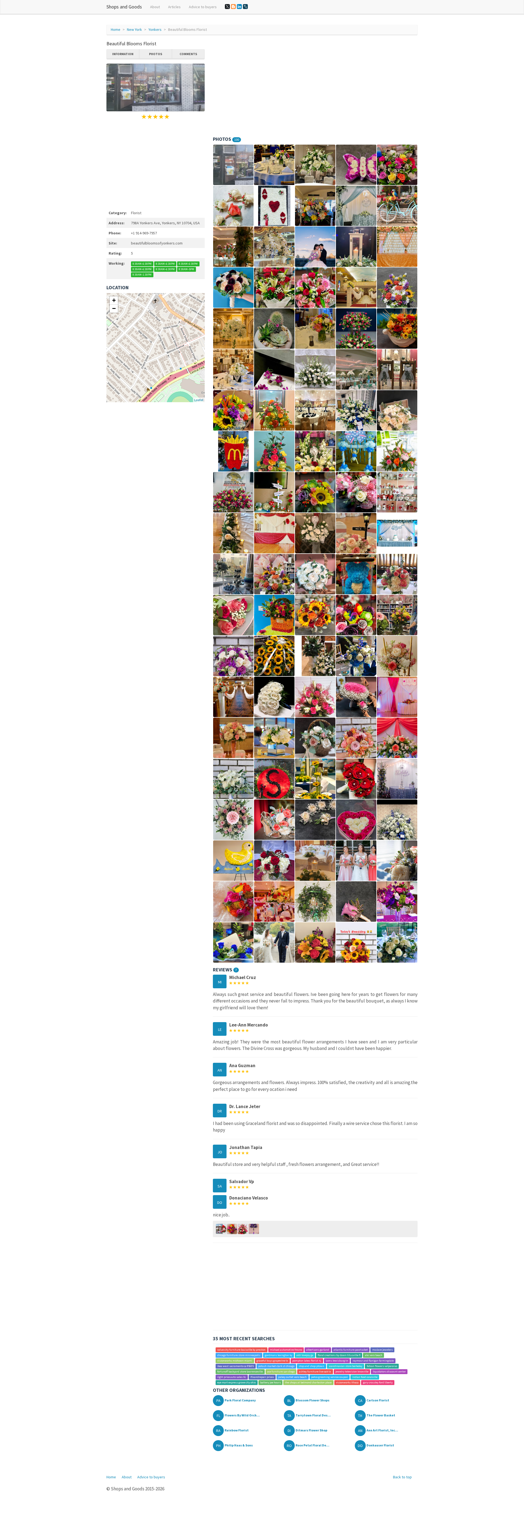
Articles (174, 6)
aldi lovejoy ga (304, 1355)
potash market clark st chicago (276, 1366)
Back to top (402, 1477)
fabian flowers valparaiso (382, 1366)
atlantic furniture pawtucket (351, 1349)
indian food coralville (364, 1377)
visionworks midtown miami (234, 1360)
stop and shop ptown (311, 1366)
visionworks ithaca (347, 1382)
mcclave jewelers (382, 1349)
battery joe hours (270, 1382)
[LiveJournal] (245, 6)
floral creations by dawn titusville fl (339, 1355)
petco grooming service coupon (329, 1377)
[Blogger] (233, 6)
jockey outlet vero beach (292, 1377)
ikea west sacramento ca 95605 (235, 1366)
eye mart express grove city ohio (236, 1382)
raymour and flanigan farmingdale (373, 1360)
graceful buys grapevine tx (272, 1360)
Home (115, 29)
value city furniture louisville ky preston (241, 1349)
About (155, 6)
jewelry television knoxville (351, 1371)
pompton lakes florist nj (306, 1360)
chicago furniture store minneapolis (238, 1355)
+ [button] (114, 300)
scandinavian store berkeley (345, 1366)
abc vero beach (373, 1355)
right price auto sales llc (231, 1377)
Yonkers (155, 29)
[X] (227, 6)
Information (122, 54)
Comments (188, 54)
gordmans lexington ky (278, 1355)
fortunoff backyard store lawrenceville (240, 1371)
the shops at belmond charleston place (308, 1382)
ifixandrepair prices (262, 1377)
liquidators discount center (389, 1371)
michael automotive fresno (286, 1349)
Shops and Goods (124, 7)
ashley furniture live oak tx (315, 1371)
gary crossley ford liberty (378, 1382)
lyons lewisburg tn (337, 1360)
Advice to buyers (203, 6)
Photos (155, 54)
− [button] (114, 308)
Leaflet (198, 400)
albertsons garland (317, 1349)
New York (134, 29)
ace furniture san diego (281, 1371)
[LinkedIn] (239, 6)
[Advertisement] (155, 164)
